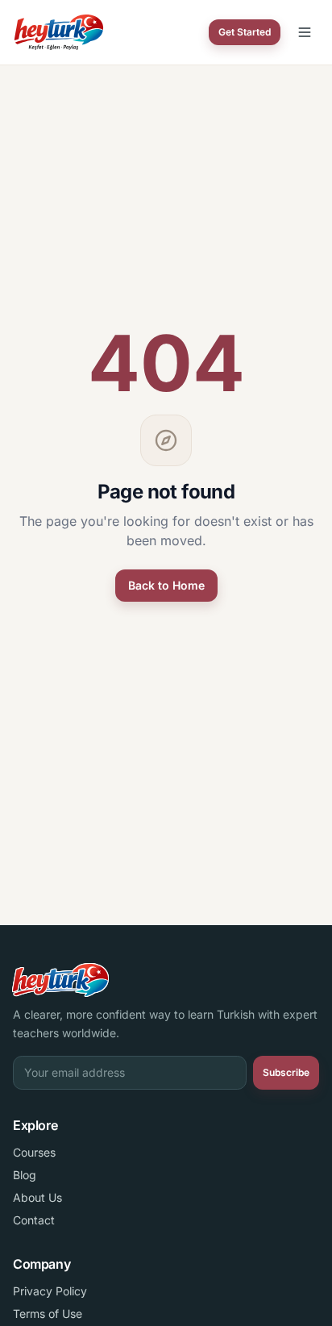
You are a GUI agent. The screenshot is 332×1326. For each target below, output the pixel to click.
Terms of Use (47, 1313)
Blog (24, 1175)
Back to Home (166, 585)
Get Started (244, 32)
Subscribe (286, 1072)
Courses (34, 1152)
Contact (34, 1220)
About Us (37, 1197)
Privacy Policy (50, 1291)
